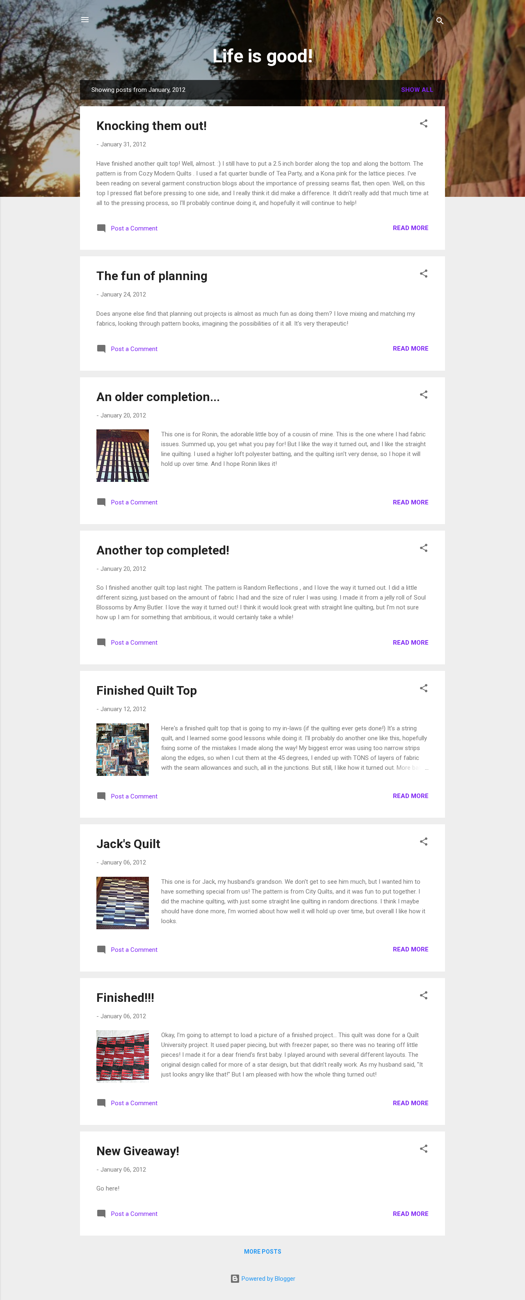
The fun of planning (152, 276)
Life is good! (262, 56)
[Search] (440, 22)
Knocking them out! (151, 126)
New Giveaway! (137, 1151)
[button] (424, 125)
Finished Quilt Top (146, 690)
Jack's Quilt (128, 844)
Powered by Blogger (267, 1278)
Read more (411, 228)
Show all (417, 90)
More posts (262, 1251)
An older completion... (158, 397)
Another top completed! (162, 550)
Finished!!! (125, 997)
